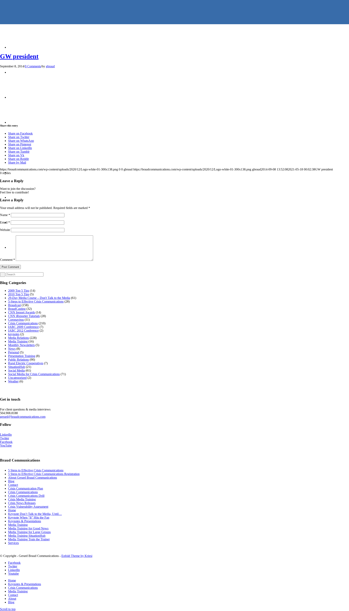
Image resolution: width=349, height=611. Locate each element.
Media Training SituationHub (26, 535)
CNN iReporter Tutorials (24, 316)
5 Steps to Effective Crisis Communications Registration (44, 474)
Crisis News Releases (22, 503)
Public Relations (18, 359)
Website (5, 230)
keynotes (13, 334)
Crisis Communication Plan (25, 488)
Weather (13, 381)
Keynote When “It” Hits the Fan (28, 517)
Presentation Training (21, 356)
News (12, 348)
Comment (7, 259)
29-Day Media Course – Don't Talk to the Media (39, 298)
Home (12, 510)
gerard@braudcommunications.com (22, 416)
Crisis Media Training (22, 499)
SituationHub (16, 367)
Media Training (18, 341)
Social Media (16, 370)
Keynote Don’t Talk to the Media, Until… (35, 514)
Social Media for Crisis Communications (34, 374)
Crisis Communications (23, 323)
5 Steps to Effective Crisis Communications (35, 470)
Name (5, 215)
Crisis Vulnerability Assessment (28, 506)
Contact (13, 485)
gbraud (50, 66)
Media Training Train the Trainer (29, 539)
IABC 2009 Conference (23, 327)
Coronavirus (16, 319)
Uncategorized (17, 377)
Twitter (4, 438)
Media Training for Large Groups (29, 532)
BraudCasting (17, 308)
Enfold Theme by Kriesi (76, 556)
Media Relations (18, 337)
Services (13, 543)
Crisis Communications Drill (26, 495)
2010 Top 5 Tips (18, 294)
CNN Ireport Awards (21, 312)
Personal (13, 352)
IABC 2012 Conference (23, 330)
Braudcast (14, 305)
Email (5, 222)
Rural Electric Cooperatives (25, 363)
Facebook (6, 442)
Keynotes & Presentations (24, 521)
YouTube (6, 445)
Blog (11, 481)
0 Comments (33, 66)
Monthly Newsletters (21, 345)
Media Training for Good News (28, 528)
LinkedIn (6, 434)
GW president (19, 56)
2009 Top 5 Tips (18, 290)
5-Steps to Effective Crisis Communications (36, 301)
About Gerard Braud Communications (32, 477)
